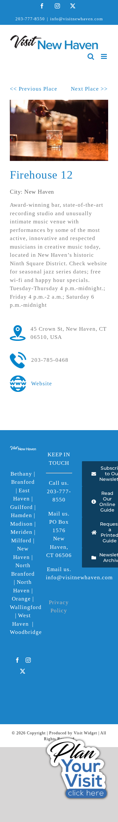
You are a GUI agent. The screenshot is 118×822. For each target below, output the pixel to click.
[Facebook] (17, 660)
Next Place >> (89, 89)
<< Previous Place (33, 89)
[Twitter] (23, 671)
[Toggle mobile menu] (104, 56)
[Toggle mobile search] (91, 56)
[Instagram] (28, 660)
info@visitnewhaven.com (76, 18)
